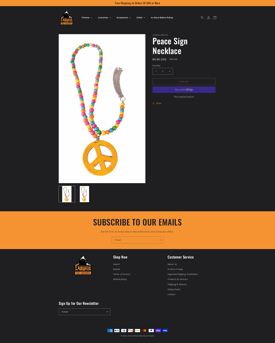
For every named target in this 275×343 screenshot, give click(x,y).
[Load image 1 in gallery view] (67, 194)
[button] (202, 17)
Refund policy (120, 279)
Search (116, 264)
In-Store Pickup (175, 269)
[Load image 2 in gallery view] (84, 194)
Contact (171, 294)
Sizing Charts (174, 289)
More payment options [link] (184, 96)
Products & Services (178, 279)
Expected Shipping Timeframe (183, 274)
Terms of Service (121, 274)
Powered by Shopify (146, 336)
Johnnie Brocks (133, 336)
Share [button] (159, 103)
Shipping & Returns (177, 284)
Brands (116, 269)
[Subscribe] (160, 240)
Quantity (156, 65)
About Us (172, 264)
